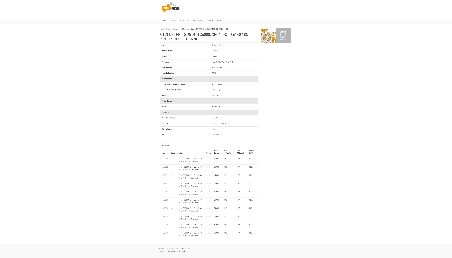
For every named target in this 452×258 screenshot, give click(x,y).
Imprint (162, 249)
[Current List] (283, 35)
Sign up (187, 249)
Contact (170, 249)
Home (165, 20)
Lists (173, 20)
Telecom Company (173, 29)
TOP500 (268, 35)
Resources (197, 20)
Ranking (165, 145)
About (209, 20)
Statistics (184, 20)
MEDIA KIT (220, 20)
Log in (177, 249)
